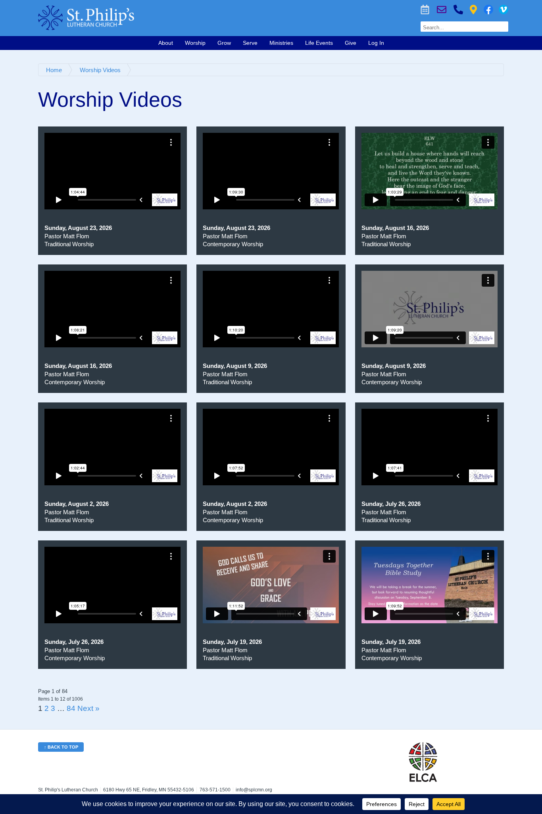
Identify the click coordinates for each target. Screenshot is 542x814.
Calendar (425, 9)
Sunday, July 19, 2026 (232, 641)
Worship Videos (503, 9)
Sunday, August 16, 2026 (395, 227)
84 (71, 708)
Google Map (473, 9)
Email (442, 9)
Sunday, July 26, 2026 (391, 503)
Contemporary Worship (233, 244)
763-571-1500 (458, 9)
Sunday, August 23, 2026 (78, 227)
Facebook (488, 9)
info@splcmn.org (254, 790)
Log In (376, 43)
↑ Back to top (61, 747)
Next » (88, 708)
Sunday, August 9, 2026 (235, 365)
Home (54, 70)
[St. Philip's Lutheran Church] (173, 18)
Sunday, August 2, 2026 (76, 503)
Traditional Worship (69, 244)
